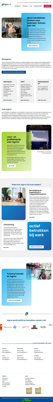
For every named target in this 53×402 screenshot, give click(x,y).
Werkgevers (17, 6)
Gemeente (25, 6)
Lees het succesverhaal (14, 300)
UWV (31, 6)
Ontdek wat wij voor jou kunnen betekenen (13, 72)
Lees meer (31, 217)
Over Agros (26, 2)
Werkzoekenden (38, 6)
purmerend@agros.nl (22, 352)
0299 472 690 (20, 350)
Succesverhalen (6, 384)
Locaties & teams (32, 2)
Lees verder (11, 165)
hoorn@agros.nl (6, 359)
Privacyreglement (28, 400)
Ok (23, 400)
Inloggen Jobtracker (30, 384)
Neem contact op (33, 45)
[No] (51, 399)
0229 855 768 (5, 358)
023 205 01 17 (37, 350)
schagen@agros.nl (38, 359)
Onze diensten (28, 381)
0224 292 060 (37, 358)
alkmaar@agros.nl (6, 352)
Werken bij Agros (45, 2)
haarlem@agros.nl (38, 352)
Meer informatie (7, 100)
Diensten (39, 2)
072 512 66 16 (5, 350)
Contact (47, 6)
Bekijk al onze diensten (36, 247)
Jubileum (21, 2)
